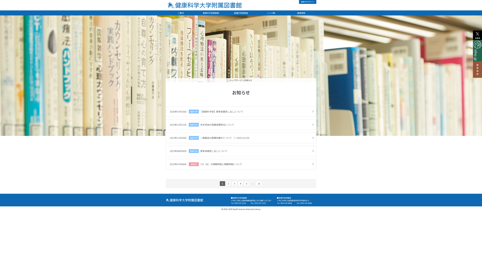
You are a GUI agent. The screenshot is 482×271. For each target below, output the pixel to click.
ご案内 (181, 12)
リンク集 (271, 12)
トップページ (236, 80)
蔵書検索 (477, 69)
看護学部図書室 (241, 12)
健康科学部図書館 (211, 12)
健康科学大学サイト (307, 2)
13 (259, 183)
